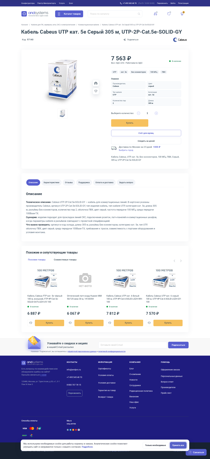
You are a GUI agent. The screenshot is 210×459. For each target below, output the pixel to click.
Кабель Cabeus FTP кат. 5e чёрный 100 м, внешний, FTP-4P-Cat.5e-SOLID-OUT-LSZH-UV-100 (44, 299)
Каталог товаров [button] (72, 14)
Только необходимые (155, 445)
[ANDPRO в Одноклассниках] (73, 430)
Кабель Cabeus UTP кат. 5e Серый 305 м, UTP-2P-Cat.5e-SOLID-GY (128, 25)
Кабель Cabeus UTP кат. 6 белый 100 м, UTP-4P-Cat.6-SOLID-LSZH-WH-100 (124, 299)
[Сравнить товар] (96, 83)
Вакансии (134, 396)
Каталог (24, 25)
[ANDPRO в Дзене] (79, 430)
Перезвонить (74, 393)
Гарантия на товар (107, 390)
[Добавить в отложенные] (96, 91)
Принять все (178, 445)
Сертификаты (104, 368)
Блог (71, 3)
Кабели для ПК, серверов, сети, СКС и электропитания (53, 25)
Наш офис (134, 402)
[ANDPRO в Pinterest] (76, 430)
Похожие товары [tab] (37, 259)
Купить (129, 123)
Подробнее (87, 447)
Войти (173, 3)
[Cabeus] (180, 39)
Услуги (62, 3)
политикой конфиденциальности (111, 351)
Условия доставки (106, 383)
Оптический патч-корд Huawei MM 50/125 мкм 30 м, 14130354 (84, 297)
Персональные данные (171, 376)
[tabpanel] (105, 214)
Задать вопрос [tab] (126, 182)
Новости (133, 380)
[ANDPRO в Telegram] (70, 430)
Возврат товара (105, 397)
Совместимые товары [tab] (65, 259)
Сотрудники (135, 385)
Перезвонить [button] (162, 3)
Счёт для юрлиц (146, 133)
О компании (135, 374)
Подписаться (178, 345)
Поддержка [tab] (84, 182)
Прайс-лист (166, 393)
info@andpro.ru (74, 369)
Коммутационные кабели (88, 25)
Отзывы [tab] (69, 182)
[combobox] (115, 13)
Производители (168, 387)
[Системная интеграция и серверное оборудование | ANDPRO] (34, 14)
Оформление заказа (170, 369)
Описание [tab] (33, 182)
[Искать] (139, 14)
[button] (155, 13)
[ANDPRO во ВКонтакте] (68, 430)
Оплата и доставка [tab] (104, 182)
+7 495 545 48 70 (130, 3)
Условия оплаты (106, 375)
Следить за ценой (146, 141)
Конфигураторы (28, 3)
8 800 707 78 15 (74, 385)
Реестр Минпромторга (46, 3)
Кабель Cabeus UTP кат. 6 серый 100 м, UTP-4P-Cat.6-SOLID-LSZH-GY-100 (163, 299)
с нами (43, 375)
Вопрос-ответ (167, 382)
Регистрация (183, 3)
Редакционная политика (141, 391)
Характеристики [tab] (51, 182)
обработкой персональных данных (82, 351)
